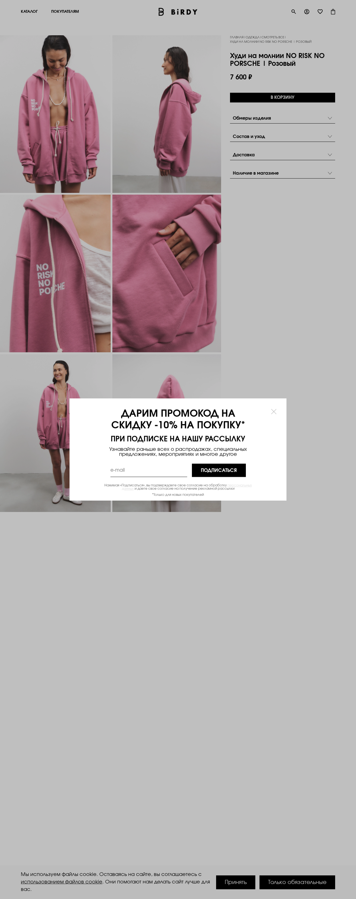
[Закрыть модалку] (273, 411)
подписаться (219, 470)
